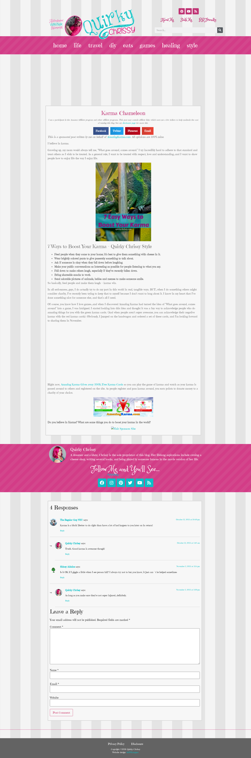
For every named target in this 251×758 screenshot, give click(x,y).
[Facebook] (102, 483)
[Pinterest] (182, 11)
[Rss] (196, 11)
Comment (56, 626)
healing (171, 45)
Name (54, 670)
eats (128, 45)
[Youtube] (189, 11)
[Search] (220, 30)
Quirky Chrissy (72, 543)
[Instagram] (111, 483)
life (77, 45)
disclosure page (129, 123)
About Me (167, 20)
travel (95, 45)
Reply (62, 530)
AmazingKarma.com (118, 137)
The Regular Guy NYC (71, 519)
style (192, 45)
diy (112, 45)
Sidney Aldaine (67, 566)
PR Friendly (207, 20)
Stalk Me (186, 20)
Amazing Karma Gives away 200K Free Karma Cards (92, 384)
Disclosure (137, 744)
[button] (101, 131)
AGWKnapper (132, 752)
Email (54, 683)
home (60, 45)
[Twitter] (130, 483)
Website (54, 697)
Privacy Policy (116, 744)
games (147, 45)
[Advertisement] (125, 80)
